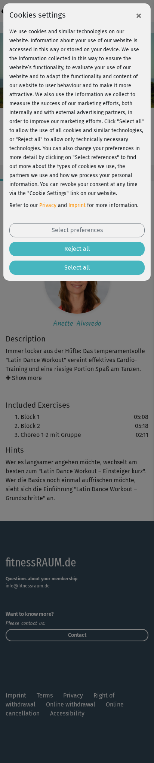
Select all (77, 267)
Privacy (47, 205)
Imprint (77, 205)
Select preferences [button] (77, 230)
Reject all (77, 248)
